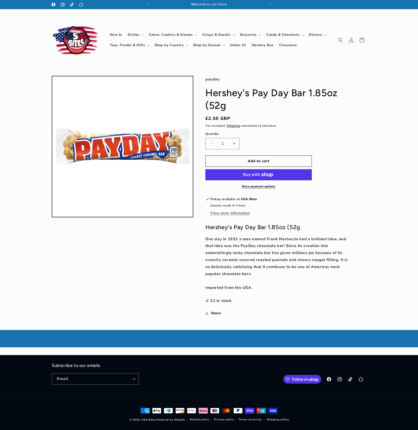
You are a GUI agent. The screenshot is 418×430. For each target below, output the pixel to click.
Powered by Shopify (171, 420)
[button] (135, 35)
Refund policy (199, 419)
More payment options (258, 186)
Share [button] (216, 313)
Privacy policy (224, 419)
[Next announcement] (270, 4)
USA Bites (149, 420)
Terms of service (250, 419)
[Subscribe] (133, 379)
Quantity (212, 134)
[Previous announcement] (147, 4)
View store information (230, 213)
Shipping (233, 126)
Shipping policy (278, 419)
